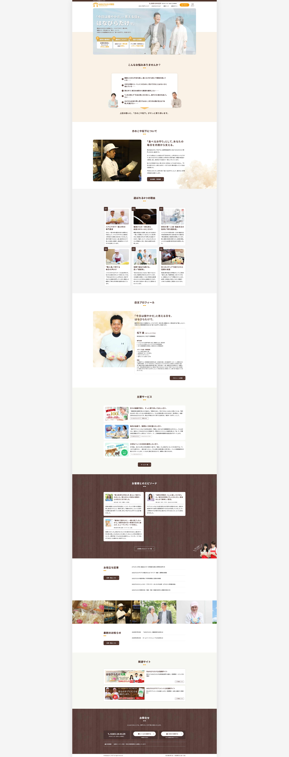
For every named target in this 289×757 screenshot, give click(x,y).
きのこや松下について (144, 6)
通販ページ (166, 6)
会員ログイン (174, 6)
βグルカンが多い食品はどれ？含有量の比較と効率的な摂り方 (148, 567)
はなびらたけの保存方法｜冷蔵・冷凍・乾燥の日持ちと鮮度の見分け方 (151, 590)
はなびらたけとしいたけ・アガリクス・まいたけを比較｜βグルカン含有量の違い (154, 584)
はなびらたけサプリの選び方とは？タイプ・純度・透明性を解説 (149, 573)
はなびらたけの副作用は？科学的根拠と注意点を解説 (146, 578)
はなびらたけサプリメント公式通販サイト (160, 688)
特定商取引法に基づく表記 (180, 755)
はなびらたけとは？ (156, 6)
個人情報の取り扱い (170, 755)
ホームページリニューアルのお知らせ (153, 638)
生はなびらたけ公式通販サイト (156, 671)
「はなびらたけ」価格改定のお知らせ (153, 632)
